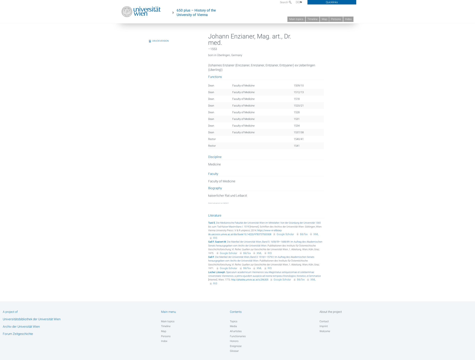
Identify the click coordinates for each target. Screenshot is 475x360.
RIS (215, 237)
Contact (324, 321)
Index (348, 19)
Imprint (324, 326)
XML (316, 234)
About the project (331, 312)
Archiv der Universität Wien (21, 326)
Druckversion (160, 41)
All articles (236, 331)
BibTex (304, 234)
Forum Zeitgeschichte (18, 334)
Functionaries (238, 336)
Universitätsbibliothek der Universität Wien (31, 319)
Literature (214, 215)
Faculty (213, 174)
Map (324, 19)
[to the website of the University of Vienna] (141, 11)
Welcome (325, 331)
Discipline (215, 157)
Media (233, 326)
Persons (336, 19)
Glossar (234, 350)
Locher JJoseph (216, 272)
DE (297, 2)
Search (284, 2)
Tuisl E (211, 222)
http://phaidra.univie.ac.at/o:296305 (249, 279)
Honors (234, 341)
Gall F (211, 241)
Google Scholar (285, 234)
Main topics (296, 19)
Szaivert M (220, 241)
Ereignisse (236, 346)
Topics (233, 321)
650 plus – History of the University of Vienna (196, 12)
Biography (215, 188)
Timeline (312, 19)
